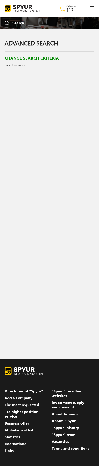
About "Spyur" (64, 421)
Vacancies (60, 441)
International (16, 443)
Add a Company (18, 398)
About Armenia (65, 414)
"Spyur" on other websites (67, 393)
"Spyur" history (65, 427)
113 (69, 10)
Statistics (12, 437)
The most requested (22, 405)
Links (9, 450)
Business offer (17, 423)
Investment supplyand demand (68, 404)
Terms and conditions (70, 448)
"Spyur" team (64, 434)
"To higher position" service (22, 414)
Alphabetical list (19, 430)
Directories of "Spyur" (24, 391)
